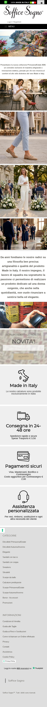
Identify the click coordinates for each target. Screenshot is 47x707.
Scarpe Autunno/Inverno (13, 592)
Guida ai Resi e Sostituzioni (14, 631)
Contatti (6, 647)
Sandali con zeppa (10, 562)
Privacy (6, 642)
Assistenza (7, 652)
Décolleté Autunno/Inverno (14, 547)
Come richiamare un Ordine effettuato (19, 636)
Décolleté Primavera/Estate (14, 542)
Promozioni (7, 603)
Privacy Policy (10, 661)
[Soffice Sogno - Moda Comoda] (23, 12)
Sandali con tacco (10, 557)
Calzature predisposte (12, 582)
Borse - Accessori (10, 598)
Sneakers (7, 567)
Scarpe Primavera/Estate (13, 587)
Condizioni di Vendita (11, 621)
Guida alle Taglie (9, 626)
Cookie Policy (8, 657)
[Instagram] (11, 699)
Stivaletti (6, 572)
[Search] (42, 27)
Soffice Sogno (16, 680)
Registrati (17, 22)
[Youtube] (18, 699)
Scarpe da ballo (9, 577)
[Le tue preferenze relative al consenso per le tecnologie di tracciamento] (2, 530)
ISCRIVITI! (23, 356)
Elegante (6, 552)
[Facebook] (5, 699)
